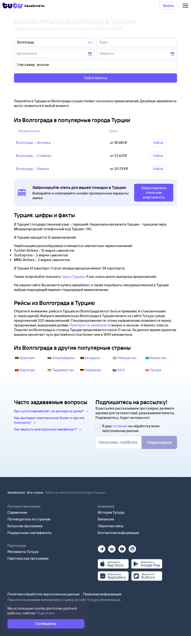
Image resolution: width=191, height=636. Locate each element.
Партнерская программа (27, 558)
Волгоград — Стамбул (33, 155)
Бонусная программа (24, 526)
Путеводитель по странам (28, 519)
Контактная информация (118, 532)
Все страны (35, 492)
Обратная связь (111, 526)
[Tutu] (12, 5)
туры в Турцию (73, 276)
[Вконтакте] (112, 547)
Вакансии (106, 519)
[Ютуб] (122, 547)
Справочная (17, 512)
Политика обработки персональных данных (43, 594)
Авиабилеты (16, 492)
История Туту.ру (111, 512)
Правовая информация (102, 594)
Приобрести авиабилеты (90, 325)
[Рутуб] (132, 547)
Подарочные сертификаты (29, 532)
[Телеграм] (101, 547)
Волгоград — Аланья (32, 168)
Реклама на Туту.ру (22, 551)
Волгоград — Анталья (33, 142)
